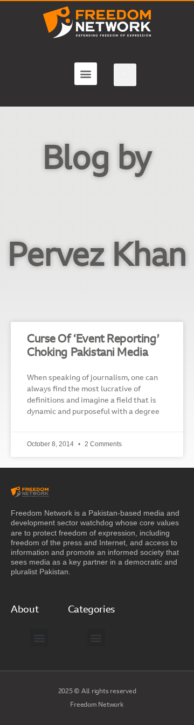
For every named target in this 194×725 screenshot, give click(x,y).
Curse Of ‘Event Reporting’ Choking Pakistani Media (93, 346)
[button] (85, 73)
